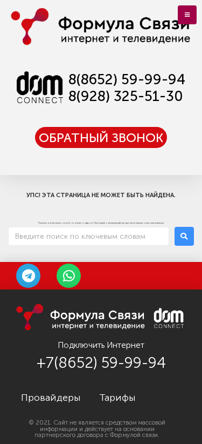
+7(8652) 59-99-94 (101, 363)
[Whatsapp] (69, 276)
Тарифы (117, 397)
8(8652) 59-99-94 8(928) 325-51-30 (126, 88)
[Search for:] (88, 236)
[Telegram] (28, 276)
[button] (101, 137)
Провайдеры (51, 397)
